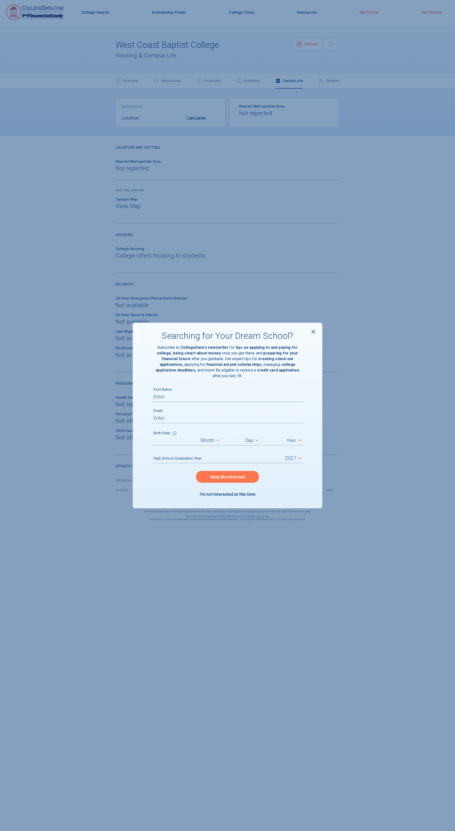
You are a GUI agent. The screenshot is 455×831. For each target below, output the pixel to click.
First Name (163, 389)
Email (158, 411)
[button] (175, 433)
